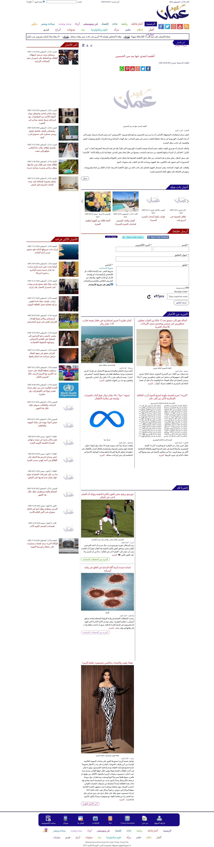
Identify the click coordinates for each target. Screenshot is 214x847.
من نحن (145, 823)
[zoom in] (83, 45)
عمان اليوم (39, 2)
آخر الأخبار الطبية (90, 804)
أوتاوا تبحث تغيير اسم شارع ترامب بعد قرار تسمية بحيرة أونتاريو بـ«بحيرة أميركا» (42, 270)
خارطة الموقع (159, 823)
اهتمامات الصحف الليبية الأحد (42, 526)
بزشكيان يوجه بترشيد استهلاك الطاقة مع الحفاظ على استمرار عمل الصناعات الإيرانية (42, 58)
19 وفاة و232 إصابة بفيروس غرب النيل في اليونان (49, 37)
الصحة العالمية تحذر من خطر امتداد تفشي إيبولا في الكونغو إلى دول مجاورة (42, 391)
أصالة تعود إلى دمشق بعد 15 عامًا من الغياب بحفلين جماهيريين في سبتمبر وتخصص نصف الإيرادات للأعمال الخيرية (162, 323)
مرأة (184, 45)
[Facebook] (158, 238)
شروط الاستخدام (106, 268)
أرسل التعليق (181, 303)
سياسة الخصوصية (49, 823)
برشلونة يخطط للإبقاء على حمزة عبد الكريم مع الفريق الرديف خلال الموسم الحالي (42, 373)
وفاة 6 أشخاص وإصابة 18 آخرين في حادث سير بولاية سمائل (106, 37)
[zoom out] (91, 45)
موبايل (66, 823)
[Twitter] (133, 238)
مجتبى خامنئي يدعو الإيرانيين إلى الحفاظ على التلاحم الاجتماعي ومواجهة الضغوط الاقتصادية (42, 339)
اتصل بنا (81, 823)
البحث (79, 2)
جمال (177, 45)
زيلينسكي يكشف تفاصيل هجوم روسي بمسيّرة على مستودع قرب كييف (42, 134)
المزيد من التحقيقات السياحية (95, 559)
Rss (110, 823)
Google (29, 2)
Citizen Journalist (128, 823)
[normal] (87, 45)
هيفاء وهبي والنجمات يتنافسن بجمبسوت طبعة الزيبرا (107, 662)
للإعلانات (95, 823)
